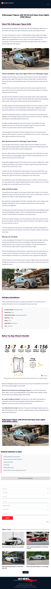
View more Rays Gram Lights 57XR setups (13, 459)
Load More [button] (25, 572)
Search (7, 518)
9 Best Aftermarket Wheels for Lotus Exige (37, 566)
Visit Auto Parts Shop (8, 462)
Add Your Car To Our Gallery (25, 478)
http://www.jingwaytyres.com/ (18, 470)
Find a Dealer (6, 464)
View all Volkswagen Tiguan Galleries (12, 456)
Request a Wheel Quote (9, 467)
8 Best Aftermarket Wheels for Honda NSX (13, 547)
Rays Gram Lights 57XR (21, 315)
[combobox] (25, 489)
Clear (47, 521)
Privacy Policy (34, 587)
